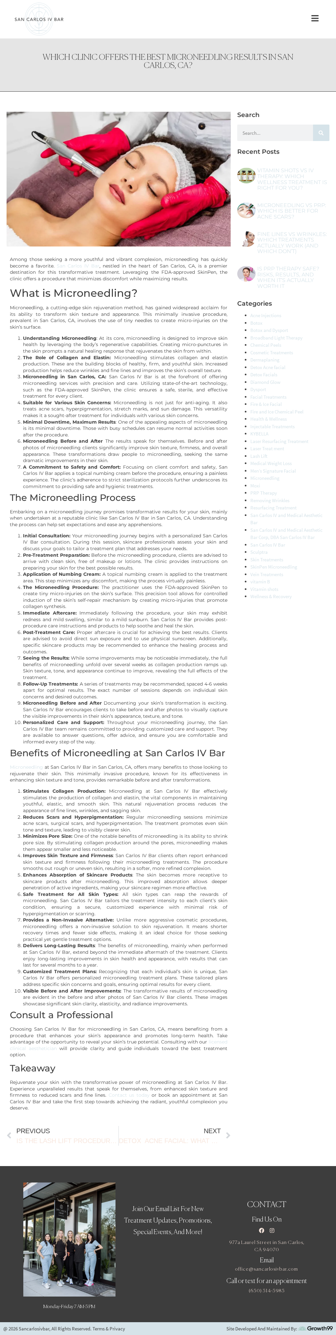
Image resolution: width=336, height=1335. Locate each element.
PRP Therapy (263, 493)
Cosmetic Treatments (271, 352)
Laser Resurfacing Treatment (279, 441)
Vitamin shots (264, 589)
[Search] (321, 133)
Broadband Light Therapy (276, 338)
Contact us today (130, 1095)
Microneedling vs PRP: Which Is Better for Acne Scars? (291, 211)
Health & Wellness (268, 419)
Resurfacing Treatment (273, 507)
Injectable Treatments (272, 426)
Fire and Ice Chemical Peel (277, 412)
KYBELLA (259, 434)
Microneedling (26, 767)
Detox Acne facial (267, 367)
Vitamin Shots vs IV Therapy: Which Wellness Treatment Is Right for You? (292, 179)
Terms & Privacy (109, 1328)
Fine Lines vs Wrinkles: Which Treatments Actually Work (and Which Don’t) (292, 243)
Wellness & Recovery (271, 596)
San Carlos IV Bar (78, 266)
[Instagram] (272, 1230)
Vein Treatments (266, 574)
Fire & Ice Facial (266, 404)
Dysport (258, 389)
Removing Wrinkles (269, 500)
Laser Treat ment (267, 448)
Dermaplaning (265, 360)
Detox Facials (263, 374)
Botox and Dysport (269, 330)
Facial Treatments (268, 397)
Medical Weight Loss (271, 463)
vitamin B (260, 581)
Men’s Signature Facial (273, 471)
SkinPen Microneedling (273, 567)
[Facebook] (261, 1230)
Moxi (255, 485)
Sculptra (259, 552)
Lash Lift (258, 456)
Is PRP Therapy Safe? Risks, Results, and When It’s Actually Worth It (288, 277)
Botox (256, 323)
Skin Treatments (266, 559)
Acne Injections (265, 315)
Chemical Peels (265, 345)
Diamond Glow (265, 382)
